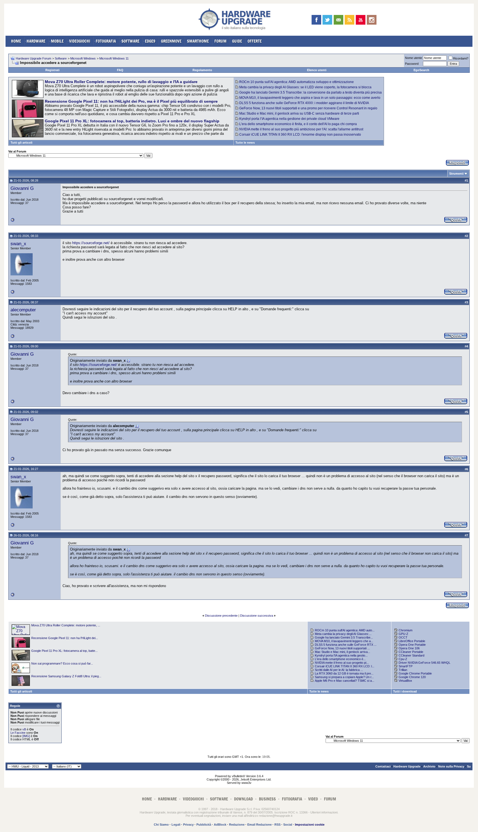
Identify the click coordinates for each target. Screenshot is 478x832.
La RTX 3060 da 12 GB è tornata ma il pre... (344, 673)
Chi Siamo (161, 824)
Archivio (429, 766)
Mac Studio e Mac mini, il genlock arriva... (342, 651)
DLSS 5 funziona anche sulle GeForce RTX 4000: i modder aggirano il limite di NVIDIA (304, 103)
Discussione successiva (256, 615)
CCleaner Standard (411, 655)
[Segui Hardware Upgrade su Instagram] (371, 20)
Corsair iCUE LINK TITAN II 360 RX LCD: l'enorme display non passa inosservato (300, 134)
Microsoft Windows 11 (114, 58)
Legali (176, 824)
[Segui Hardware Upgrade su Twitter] (327, 20)
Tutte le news (245, 142)
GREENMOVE (171, 41)
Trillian (403, 669)
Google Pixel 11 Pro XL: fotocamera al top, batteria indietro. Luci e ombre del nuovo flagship (132, 121)
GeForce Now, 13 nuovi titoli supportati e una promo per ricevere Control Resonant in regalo (308, 108)
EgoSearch (421, 70)
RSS (277, 824)
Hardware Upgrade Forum (33, 58)
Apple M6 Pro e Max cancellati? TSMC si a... (344, 680)
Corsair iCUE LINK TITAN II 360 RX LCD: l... (344, 666)
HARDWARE (36, 41)
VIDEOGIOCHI (79, 41)
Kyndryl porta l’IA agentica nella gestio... (341, 655)
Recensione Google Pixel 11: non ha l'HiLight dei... (64, 638)
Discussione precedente (221, 615)
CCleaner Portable (411, 651)
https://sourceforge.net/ (91, 243)
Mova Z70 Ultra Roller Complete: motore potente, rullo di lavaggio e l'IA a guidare (121, 81)
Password (412, 63)
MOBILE (57, 41)
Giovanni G (22, 188)
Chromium (405, 630)
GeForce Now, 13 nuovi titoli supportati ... (342, 648)
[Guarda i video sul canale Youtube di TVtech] (360, 20)
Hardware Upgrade (406, 766)
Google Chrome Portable (415, 673)
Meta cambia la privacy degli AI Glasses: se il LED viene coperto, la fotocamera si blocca (305, 87)
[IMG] (26, 736)
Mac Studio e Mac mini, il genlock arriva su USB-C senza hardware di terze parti (299, 113)
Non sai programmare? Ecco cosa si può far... (62, 663)
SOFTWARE (130, 41)
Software (61, 58)
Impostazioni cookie (309, 824)
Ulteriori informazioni (323, 812)
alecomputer (23, 309)
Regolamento (202, 70)
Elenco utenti (316, 70)
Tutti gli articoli (21, 142)
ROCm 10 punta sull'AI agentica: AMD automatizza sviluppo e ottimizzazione (296, 82)
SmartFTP (405, 666)
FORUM (220, 41)
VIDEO (313, 799)
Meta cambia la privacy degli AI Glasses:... (343, 633)
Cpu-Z (403, 659)
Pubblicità (203, 824)
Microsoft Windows (83, 58)
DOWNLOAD (243, 799)
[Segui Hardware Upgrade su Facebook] (316, 20)
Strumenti (456, 173)
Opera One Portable (412, 644)
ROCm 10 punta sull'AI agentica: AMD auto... (345, 630)
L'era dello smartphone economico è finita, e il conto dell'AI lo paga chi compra (298, 124)
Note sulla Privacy (451, 766)
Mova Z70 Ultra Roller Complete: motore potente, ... (65, 625)
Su (469, 766)
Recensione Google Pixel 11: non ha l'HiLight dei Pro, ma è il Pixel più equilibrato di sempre (131, 101)
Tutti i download (405, 691)
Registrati (52, 70)
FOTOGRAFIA (106, 41)
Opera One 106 (409, 648)
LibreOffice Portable (412, 641)
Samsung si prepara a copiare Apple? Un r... (344, 677)
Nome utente (413, 58)
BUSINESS (267, 799)
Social (287, 824)
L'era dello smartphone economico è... (340, 659)
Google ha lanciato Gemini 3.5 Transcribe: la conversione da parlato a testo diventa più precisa (310, 92)
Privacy (188, 824)
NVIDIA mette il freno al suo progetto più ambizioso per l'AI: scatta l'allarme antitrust (301, 129)
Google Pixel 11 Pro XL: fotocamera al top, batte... (64, 650)
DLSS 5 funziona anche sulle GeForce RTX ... (345, 644)
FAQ (120, 70)
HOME (16, 41)
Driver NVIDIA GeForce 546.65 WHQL (424, 662)
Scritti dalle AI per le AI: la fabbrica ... (339, 669)
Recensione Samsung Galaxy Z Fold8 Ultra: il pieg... (66, 676)
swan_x (18, 243)
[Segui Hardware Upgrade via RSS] (349, 20)
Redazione (237, 824)
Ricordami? (460, 58)
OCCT (403, 637)
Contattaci (383, 766)
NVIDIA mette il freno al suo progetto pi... (342, 662)
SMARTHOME (198, 41)
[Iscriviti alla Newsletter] (338, 20)
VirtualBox (405, 680)
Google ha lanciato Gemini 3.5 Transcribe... (344, 637)
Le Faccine (18, 732)
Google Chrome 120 (412, 677)
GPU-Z (403, 633)
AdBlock (220, 824)
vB (24, 729)
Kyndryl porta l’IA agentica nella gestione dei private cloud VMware (289, 119)
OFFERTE (255, 41)
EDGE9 (150, 41)
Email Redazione (259, 824)
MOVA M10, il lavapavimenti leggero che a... (344, 641)
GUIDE (237, 41)
